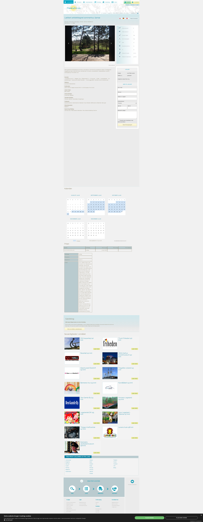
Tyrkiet (114, 462)
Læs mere (96, 349)
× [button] (201, 515)
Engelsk (97, 502)
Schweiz (91, 469)
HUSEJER (136, 2)
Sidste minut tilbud (124, 13)
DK (128, 18)
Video (115, 2)
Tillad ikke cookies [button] (181, 517)
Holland (91, 460)
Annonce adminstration (71, 502)
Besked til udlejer (121, 110)
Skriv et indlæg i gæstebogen (74, 329)
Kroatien (91, 463)
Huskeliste (133, 13)
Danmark (67, 463)
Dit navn (119, 92)
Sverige (91, 473)
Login (137, 4)
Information (115, 13)
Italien (91, 462)
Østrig (114, 467)
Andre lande (68, 460)
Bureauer (79, 2)
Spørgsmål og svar (82, 502)
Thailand (115, 460)
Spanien (91, 471)
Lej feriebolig (70, 2)
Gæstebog (107, 2)
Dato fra (119, 105)
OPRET (128, 2)
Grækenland (68, 471)
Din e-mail (120, 87)
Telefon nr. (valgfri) (122, 96)
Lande (109, 13)
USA (114, 465)
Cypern (67, 465)
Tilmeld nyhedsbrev (132, 484)
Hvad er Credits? (69, 505)
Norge (91, 465)
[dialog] (101, 518)
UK (121, 18)
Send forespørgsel (127, 124)
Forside (104, 13)
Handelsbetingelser (83, 505)
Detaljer (84, 518)
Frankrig (67, 467)
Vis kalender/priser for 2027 (120, 240)
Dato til (129, 105)
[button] (45, 520)
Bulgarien (68, 462)
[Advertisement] (127, 161)
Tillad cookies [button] (149, 517)
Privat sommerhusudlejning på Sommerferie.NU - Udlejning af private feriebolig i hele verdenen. (74, 8)
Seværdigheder (89, 2)
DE (124, 18)
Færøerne (68, 469)
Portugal (91, 467)
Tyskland (115, 463)
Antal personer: (121, 101)
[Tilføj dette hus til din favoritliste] (134, 19)
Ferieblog (97, 510)
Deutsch (132, 4)
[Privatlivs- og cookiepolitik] (138, 13)
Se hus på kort (112, 65)
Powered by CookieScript (196, 521)
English (127, 4)
